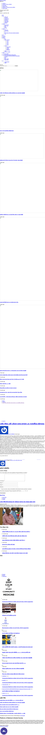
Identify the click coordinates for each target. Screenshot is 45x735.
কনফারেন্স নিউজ (6, 18)
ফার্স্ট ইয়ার (11, 32)
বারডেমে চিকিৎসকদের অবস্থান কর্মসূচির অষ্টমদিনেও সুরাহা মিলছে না (13, 540)
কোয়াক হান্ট (3, 36)
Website (1, 486)
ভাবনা (5, 33)
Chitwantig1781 (5, 684)
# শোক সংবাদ (4, 5)
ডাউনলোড (3, 37)
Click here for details (4, 726)
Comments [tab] (4, 576)
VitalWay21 (4, 676)
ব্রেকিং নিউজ (6, 21)
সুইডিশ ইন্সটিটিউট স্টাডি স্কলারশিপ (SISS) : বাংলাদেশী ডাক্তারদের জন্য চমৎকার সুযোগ (17, 647)
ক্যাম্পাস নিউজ (6, 20)
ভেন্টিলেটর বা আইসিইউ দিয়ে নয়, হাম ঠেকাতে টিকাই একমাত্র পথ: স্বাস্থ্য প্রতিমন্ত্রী (11, 214)
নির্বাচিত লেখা (6, 25)
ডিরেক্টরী (3, 52)
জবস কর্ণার (3, 35)
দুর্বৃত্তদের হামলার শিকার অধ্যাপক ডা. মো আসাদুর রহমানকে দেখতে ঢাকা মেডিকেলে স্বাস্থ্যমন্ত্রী (13, 370)
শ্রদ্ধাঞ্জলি (3, 499)
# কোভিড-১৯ (4, 3)
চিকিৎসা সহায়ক (6, 58)
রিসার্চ (5, 57)
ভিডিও (5, 26)
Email (1, 484)
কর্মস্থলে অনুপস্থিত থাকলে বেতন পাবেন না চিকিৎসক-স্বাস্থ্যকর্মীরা (13, 668)
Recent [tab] (3, 575)
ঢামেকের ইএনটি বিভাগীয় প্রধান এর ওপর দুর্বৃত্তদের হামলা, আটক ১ (9, 302)
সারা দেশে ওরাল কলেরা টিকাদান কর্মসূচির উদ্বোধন (7, 130)
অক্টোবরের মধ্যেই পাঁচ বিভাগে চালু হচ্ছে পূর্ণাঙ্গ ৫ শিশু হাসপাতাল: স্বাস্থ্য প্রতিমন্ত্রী (11, 160)
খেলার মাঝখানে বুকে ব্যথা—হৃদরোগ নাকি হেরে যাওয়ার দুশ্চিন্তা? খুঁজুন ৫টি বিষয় (11, 392)
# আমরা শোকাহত (4, 8)
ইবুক (5, 38)
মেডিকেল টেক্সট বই (7, 39)
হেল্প (2, 60)
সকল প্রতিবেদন (6, 24)
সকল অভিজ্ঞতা (6, 30)
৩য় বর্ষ (7, 42)
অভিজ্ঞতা (3, 28)
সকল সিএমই (12, 55)
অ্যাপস (5, 50)
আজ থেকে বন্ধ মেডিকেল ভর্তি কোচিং (8, 544)
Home (3, 400)
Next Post (2, 495)
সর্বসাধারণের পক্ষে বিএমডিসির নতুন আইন (9, 615)
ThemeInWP (22, 715)
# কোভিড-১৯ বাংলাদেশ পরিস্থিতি (7, 4)
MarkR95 (4, 680)
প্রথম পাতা (3, 401)
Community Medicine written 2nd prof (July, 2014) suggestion (17, 601)
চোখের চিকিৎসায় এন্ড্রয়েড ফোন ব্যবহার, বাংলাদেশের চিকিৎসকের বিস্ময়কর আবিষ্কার (16, 548)
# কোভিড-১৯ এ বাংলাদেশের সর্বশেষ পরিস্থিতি (8, 7)
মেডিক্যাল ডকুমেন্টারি (7, 51)
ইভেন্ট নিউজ (6, 19)
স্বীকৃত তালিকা (6, 59)
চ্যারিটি (5, 62)
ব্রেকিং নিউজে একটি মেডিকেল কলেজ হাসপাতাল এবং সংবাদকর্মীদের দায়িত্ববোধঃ (13, 402)
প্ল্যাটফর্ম (1, 11)
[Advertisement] (22, 412)
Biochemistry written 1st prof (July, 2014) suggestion (15, 627)
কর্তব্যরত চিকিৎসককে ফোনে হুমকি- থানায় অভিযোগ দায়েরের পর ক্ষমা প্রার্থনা (15, 553)
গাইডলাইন (5, 56)
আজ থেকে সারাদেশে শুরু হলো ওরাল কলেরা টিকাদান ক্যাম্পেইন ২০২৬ (14, 663)
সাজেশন (8, 48)
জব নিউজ (5, 22)
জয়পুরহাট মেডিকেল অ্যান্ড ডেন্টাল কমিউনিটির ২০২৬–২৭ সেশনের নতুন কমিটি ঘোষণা (16, 652)
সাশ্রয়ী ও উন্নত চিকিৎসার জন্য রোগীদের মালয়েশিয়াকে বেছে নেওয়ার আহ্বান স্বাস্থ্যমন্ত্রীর (12, 92)
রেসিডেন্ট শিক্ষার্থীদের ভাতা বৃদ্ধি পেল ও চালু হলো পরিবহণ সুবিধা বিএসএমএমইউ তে (16, 531)
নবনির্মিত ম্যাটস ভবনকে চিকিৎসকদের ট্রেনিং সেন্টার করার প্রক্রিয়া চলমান (14, 536)
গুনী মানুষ (5, 27)
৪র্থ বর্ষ (7, 43)
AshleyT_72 (4, 693)
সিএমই (9, 54)
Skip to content (3, 0)
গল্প (4, 31)
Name (1, 482)
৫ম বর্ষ (7, 44)
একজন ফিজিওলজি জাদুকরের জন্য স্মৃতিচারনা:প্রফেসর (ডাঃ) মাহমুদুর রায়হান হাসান (17, 501)
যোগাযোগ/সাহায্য (6, 61)
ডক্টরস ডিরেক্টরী (6, 53)
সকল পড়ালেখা (9, 46)
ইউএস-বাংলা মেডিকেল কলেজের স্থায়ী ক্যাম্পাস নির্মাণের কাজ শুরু (13, 674)
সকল (3, 34)
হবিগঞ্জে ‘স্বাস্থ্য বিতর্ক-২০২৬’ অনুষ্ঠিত (5, 383)
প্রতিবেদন (3, 23)
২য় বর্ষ (7, 41)
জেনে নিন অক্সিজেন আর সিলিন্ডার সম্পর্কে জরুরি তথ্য (11, 633)
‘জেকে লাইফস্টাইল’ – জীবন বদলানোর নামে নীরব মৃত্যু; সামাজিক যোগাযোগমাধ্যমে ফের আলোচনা (13, 396)
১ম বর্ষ (7, 40)
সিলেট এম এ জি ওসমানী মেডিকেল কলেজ (16, 460)
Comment (2, 480)
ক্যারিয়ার (8, 47)
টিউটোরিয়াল (8, 49)
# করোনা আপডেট (4, 6)
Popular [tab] (3, 574)
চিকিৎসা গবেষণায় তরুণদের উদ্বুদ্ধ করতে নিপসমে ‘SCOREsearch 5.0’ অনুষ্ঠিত (12, 379)
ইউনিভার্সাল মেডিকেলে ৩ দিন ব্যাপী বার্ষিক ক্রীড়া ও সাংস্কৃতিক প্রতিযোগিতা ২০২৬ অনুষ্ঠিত (12, 713)
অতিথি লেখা (6, 29)
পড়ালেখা (5, 45)
